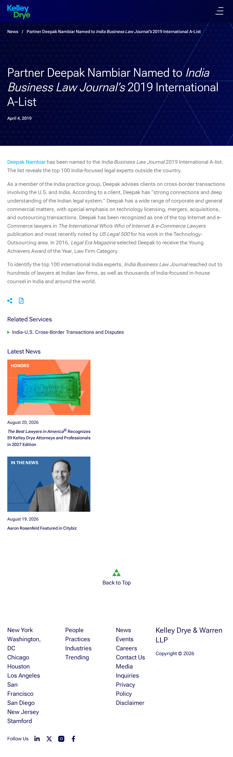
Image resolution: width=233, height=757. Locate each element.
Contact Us (130, 657)
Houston (18, 666)
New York (20, 630)
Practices (77, 639)
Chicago (18, 657)
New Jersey (23, 711)
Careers (126, 648)
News (123, 630)
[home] (18, 12)
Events (124, 639)
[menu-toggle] (219, 11)
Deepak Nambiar (26, 162)
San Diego (21, 702)
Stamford (19, 721)
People (74, 630)
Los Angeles (23, 675)
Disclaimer (130, 702)
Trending (77, 657)
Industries (78, 648)
